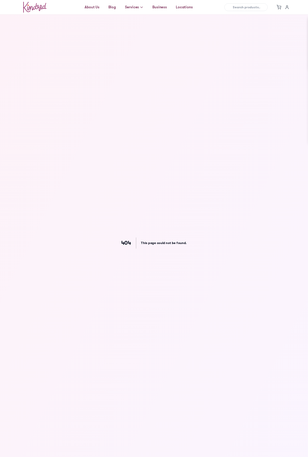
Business (159, 7)
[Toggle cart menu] (279, 7)
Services (132, 7)
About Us (92, 7)
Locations (184, 7)
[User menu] (287, 7)
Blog (112, 7)
